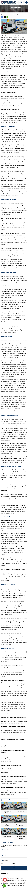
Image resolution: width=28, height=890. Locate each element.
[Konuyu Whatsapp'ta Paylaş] (7, 17)
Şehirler (16, 9)
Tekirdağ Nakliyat (7, 836)
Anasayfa (12, 9)
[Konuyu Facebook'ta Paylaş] (2, 17)
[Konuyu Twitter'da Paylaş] (5, 17)
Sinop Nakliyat (21, 811)
